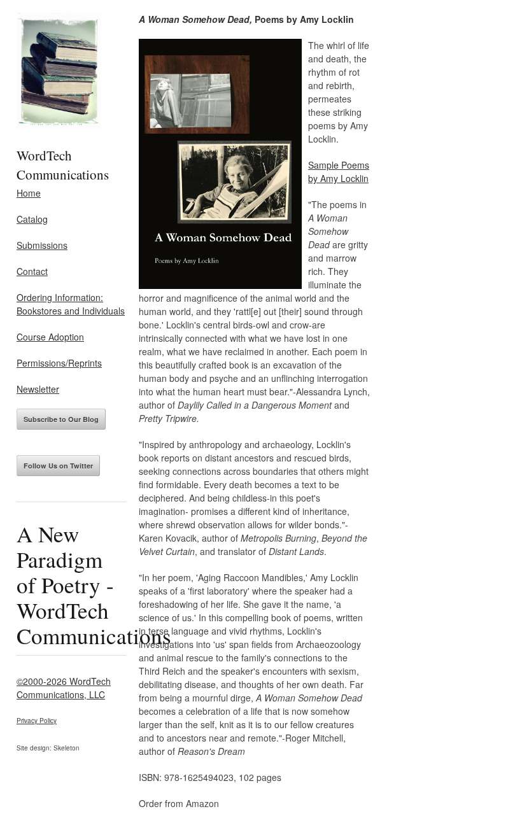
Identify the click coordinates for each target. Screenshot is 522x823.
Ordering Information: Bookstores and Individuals (71, 304)
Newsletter (38, 389)
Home (29, 192)
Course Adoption (50, 336)
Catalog (32, 219)
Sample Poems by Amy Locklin (338, 171)
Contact (32, 271)
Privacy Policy (37, 720)
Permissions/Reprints (59, 362)
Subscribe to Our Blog (61, 419)
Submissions (42, 245)
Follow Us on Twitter (58, 465)
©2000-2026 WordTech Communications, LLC (64, 688)
